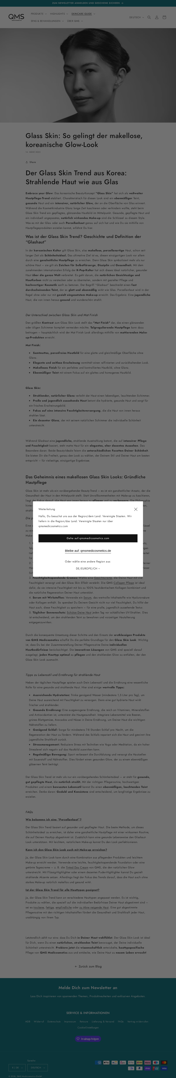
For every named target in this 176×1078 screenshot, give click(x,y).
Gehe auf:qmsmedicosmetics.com (88, 538)
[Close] (136, 509)
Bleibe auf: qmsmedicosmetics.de (88, 550)
